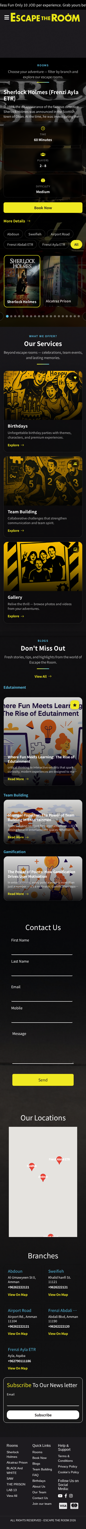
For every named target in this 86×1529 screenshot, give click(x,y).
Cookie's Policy (68, 1472)
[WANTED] (59, 316)
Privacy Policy (67, 1466)
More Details (14, 220)
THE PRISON (16, 1484)
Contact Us (40, 1498)
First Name (20, 940)
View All (41, 676)
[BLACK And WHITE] (15, 316)
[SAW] (19, 316)
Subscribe (43, 1414)
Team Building (42, 1469)
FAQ (35, 1475)
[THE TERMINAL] (79, 316)
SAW (10, 1478)
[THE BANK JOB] (35, 316)
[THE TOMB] (31, 316)
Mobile (16, 1007)
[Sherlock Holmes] (7, 316)
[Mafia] (47, 316)
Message (19, 1033)
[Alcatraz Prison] (11, 316)
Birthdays (38, 1480)
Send (43, 1080)
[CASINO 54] (75, 316)
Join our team (42, 1503)
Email (16, 986)
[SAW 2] (51, 316)
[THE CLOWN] (63, 316)
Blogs (36, 1463)
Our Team (39, 1492)
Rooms (37, 1452)
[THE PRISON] (23, 316)
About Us (38, 1486)
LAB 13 (12, 1490)
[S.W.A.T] (71, 316)
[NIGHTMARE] (67, 316)
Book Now (43, 207)
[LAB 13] (27, 316)
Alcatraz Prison (17, 1462)
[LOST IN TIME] (55, 316)
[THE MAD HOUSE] (43, 316)
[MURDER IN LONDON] (39, 316)
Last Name (20, 961)
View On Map (18, 1294)
